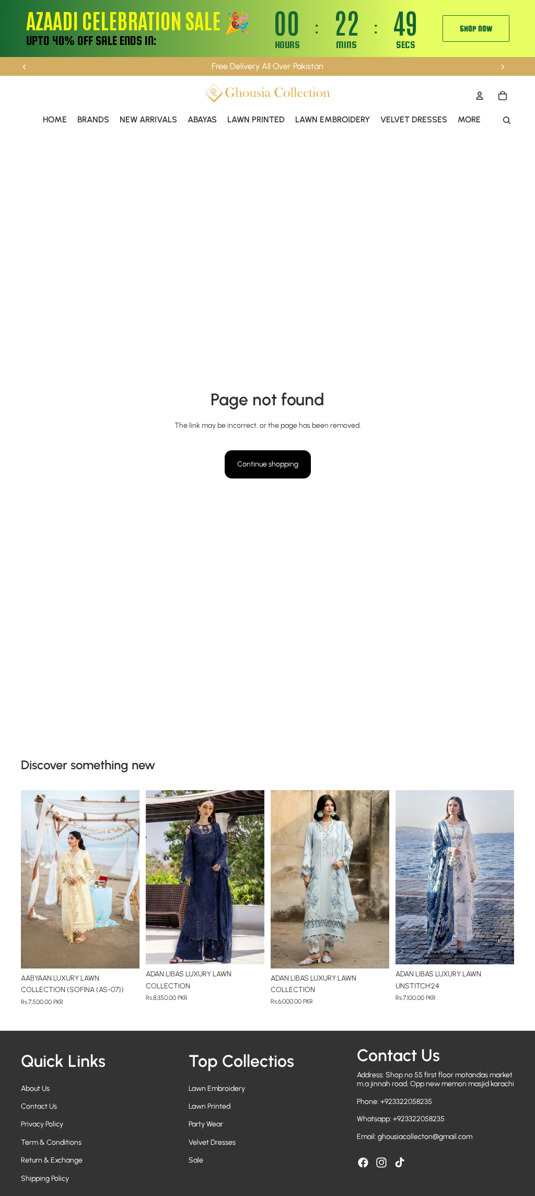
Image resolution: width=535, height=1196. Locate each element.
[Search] (506, 120)
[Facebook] (363, 1162)
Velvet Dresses (212, 1142)
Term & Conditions (51, 1142)
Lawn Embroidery (217, 1088)
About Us (35, 1088)
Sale (196, 1160)
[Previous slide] (24, 66)
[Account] (479, 95)
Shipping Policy (45, 1178)
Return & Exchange (52, 1160)
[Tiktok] (399, 1162)
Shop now (476, 28)
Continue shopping (267, 464)
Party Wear (206, 1124)
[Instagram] (381, 1162)
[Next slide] (502, 66)
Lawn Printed (209, 1106)
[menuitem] (469, 120)
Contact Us (39, 1106)
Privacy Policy (42, 1124)
